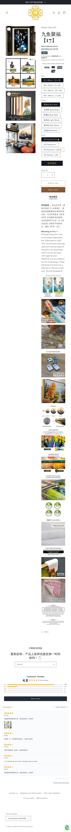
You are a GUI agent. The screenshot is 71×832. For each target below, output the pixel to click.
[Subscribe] (53, 664)
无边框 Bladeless (51, 130)
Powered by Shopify (26, 826)
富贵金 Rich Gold (51, 105)
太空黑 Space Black (52, 110)
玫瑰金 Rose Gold (51, 115)
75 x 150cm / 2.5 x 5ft (53, 90)
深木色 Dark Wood (51, 125)
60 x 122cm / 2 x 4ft (52, 85)
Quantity (44, 170)
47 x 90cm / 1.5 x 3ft (52, 80)
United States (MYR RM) (17, 818)
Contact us (13, 793)
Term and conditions (52, 793)
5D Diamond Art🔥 (52, 139)
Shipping (44, 60)
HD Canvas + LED (51, 155)
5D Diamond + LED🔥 (53, 150)
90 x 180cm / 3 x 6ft (52, 96)
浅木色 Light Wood (52, 120)
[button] (7, 12)
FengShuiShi (15, 826)
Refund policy (42, 798)
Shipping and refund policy (31, 793)
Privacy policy (29, 798)
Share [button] (46, 632)
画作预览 (52, 163)
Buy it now (53, 190)
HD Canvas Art (50, 144)
